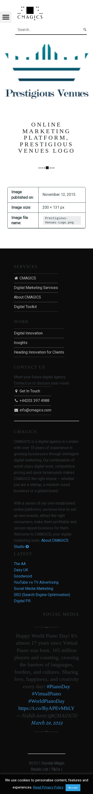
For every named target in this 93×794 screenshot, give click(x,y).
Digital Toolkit (25, 306)
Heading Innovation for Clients (39, 352)
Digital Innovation (28, 333)
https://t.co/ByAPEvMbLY (46, 708)
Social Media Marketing (33, 588)
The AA (20, 563)
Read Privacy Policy (48, 787)
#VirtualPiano (46, 694)
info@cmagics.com (35, 410)
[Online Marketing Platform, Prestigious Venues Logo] (46, 43)
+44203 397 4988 (34, 400)
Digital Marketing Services (36, 287)
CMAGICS (27, 278)
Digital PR (22, 601)
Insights (20, 342)
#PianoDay (58, 686)
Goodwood (23, 576)
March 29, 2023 (46, 722)
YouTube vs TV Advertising (36, 582)
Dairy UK (21, 570)
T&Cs (55, 769)
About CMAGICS (27, 297)
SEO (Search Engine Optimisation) (42, 594)
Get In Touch (29, 391)
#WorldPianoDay (46, 701)
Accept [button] (73, 787)
